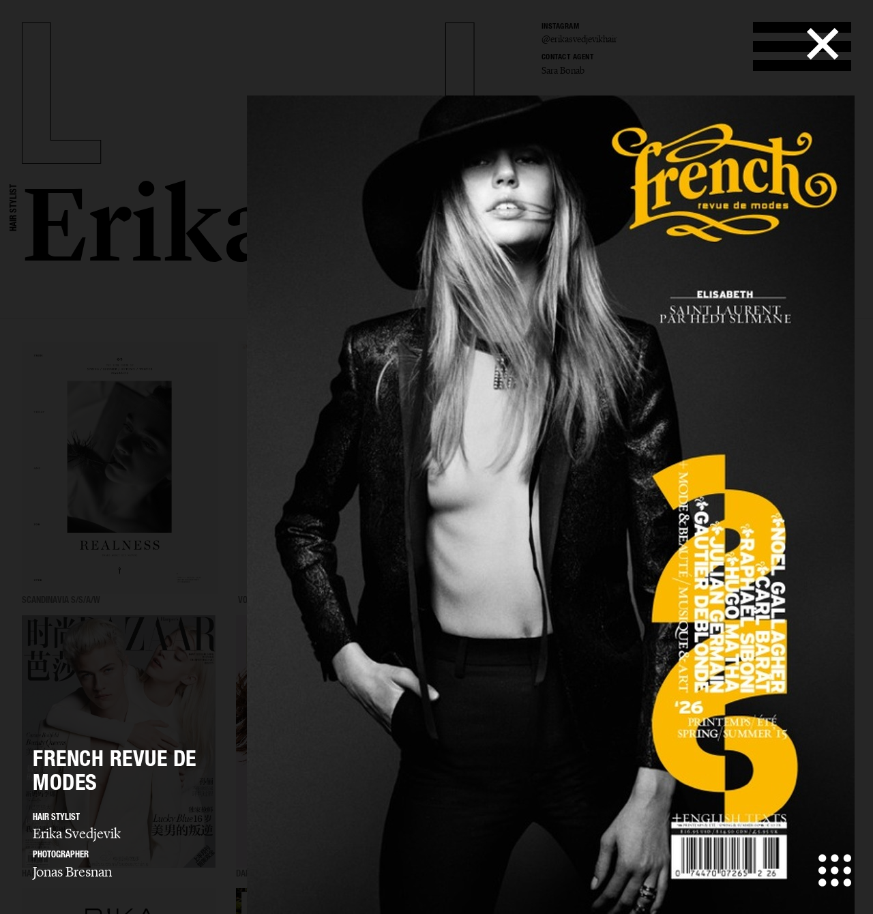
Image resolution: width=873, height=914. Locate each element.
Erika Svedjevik (77, 833)
